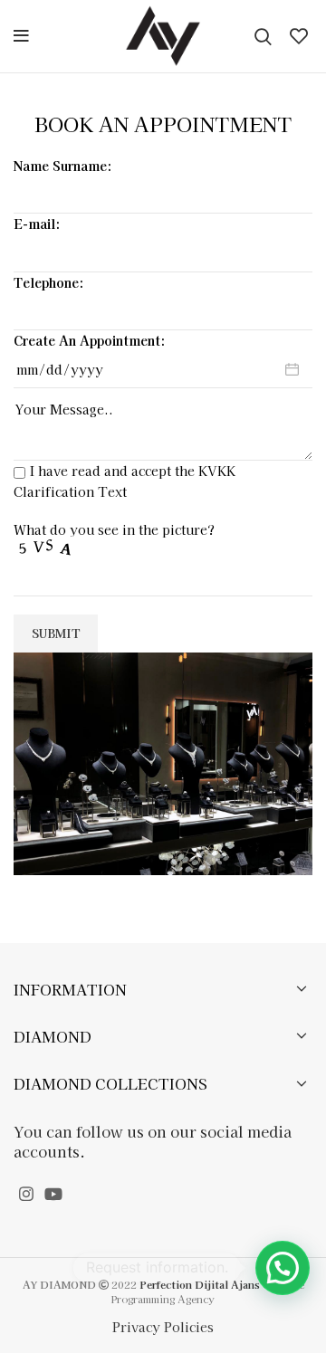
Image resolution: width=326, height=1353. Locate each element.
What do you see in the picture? (114, 529)
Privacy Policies (163, 1327)
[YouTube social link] (53, 1193)
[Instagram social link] (26, 1193)
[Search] (263, 36)
